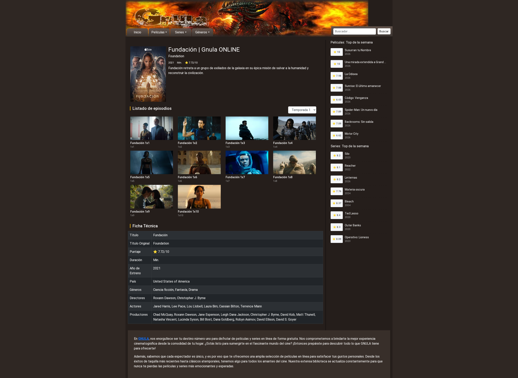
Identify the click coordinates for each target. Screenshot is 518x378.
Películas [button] (158, 32)
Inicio (137, 32)
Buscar (384, 31)
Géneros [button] (201, 32)
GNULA (143, 339)
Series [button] (179, 32)
